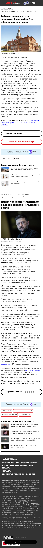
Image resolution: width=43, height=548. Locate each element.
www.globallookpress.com (11, 241)
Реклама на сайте (10, 463)
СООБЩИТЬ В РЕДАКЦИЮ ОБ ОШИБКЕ (18, 474)
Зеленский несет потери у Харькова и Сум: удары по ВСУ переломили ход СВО (25, 439)
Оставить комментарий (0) (21, 142)
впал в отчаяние (32, 370)
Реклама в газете (29, 463)
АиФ (18, 53)
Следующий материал (20, 542)
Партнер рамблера (21, 537)
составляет (6, 364)
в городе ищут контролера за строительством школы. (20, 122)
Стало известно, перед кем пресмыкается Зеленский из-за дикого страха (24, 432)
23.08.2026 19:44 (7, 195)
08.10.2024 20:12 (7, 9)
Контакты (6, 471)
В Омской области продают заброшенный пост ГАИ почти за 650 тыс (25, 176)
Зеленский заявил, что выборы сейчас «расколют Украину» (23, 446)
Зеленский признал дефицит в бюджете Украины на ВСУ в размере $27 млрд (24, 425)
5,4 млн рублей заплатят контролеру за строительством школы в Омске (24, 169)
